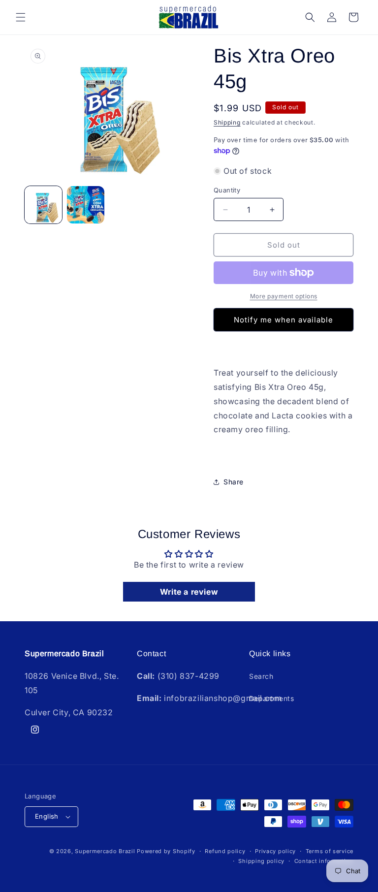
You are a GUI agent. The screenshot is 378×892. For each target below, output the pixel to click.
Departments (271, 698)
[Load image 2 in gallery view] (85, 204)
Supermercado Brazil (105, 851)
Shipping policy (261, 861)
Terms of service (329, 851)
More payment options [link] (283, 296)
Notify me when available (283, 319)
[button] (21, 17)
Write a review (189, 592)
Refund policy (225, 851)
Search (261, 676)
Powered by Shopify (166, 851)
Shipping (227, 122)
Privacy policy (275, 851)
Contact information (323, 861)
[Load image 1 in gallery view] (43, 204)
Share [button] (233, 482)
